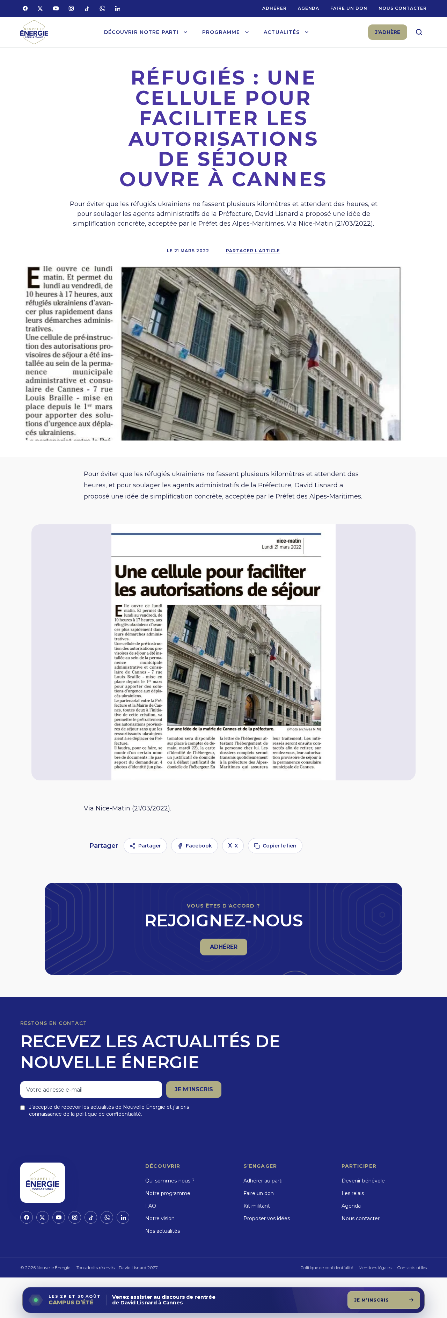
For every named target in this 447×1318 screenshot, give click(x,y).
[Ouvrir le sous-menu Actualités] (306, 32)
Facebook (199, 846)
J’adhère (387, 32)
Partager (149, 846)
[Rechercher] (419, 32)
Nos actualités (162, 1231)
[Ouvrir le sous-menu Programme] (246, 32)
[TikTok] (86, 8)
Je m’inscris (194, 1089)
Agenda (309, 8)
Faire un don (348, 8)
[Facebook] (25, 8)
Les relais (353, 1193)
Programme (221, 32)
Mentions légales (375, 1267)
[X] (40, 8)
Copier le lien (279, 846)
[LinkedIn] (117, 8)
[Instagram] (71, 8)
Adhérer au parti (263, 1181)
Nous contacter (403, 8)
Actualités (282, 32)
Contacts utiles (412, 1267)
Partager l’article (253, 250)
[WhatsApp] (102, 8)
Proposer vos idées (266, 1218)
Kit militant (256, 1206)
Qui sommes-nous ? (170, 1181)
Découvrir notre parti (141, 32)
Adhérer (274, 8)
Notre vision (160, 1218)
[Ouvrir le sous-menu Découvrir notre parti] (185, 32)
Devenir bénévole (363, 1181)
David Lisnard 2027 (138, 1267)
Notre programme (167, 1193)
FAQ (150, 1206)
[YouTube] (56, 8)
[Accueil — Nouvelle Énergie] (34, 32)
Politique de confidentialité (326, 1267)
